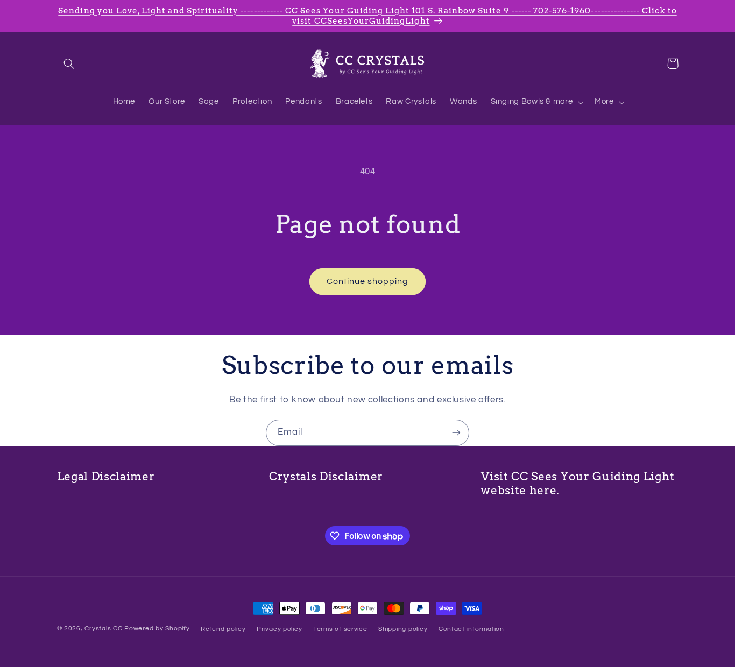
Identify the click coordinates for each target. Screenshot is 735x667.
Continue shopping (368, 281)
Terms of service (340, 629)
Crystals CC (103, 628)
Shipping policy (402, 629)
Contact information (471, 629)
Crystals (293, 476)
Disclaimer (123, 476)
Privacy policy (279, 629)
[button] (69, 63)
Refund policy (223, 629)
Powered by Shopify (156, 628)
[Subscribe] (456, 433)
